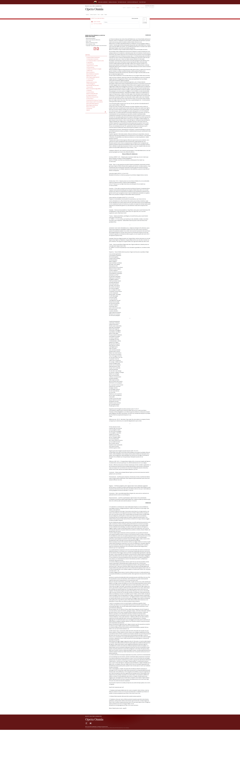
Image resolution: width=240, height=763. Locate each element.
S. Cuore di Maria (90, 79)
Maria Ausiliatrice (90, 72)
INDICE (88, 110)
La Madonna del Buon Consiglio (93, 69)
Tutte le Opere (93, 14)
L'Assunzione (89, 87)
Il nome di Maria (90, 92)
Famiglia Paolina (112, 2)
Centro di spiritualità (132, 2)
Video (105, 14)
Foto (99, 14)
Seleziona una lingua (149, 5)
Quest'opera (97, 21)
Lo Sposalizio (89, 62)
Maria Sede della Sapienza (92, 103)
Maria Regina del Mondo (92, 105)
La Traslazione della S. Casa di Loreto (95, 60)
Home (87, 14)
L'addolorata (89, 70)
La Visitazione (89, 80)
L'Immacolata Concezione (92, 59)
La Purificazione (90, 64)
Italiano (137, 7)
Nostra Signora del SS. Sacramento (94, 102)
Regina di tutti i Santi (91, 75)
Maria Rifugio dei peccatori (92, 85)
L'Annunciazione (90, 67)
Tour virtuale (142, 2)
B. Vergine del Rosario (91, 95)
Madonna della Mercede (92, 93)
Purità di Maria (89, 98)
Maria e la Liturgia (90, 107)
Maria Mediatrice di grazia (92, 74)
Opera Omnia (94, 9)
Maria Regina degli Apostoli (92, 77)
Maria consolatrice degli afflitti (93, 88)
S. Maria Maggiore (90, 83)
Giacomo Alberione (103, 2)
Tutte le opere (98, 23)
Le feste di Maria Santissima (93, 57)
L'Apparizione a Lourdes (92, 65)
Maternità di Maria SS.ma (92, 97)
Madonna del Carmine (91, 82)
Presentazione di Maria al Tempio (94, 100)
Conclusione (89, 108)
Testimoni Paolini (122, 2)
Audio (102, 14)
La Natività (88, 90)
